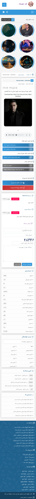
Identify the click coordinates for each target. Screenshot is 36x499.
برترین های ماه (28, 284)
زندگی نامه (29, 311)
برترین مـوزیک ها (6, 19)
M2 (32, 346)
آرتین (31, 362)
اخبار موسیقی (28, 280)
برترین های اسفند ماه (29, 462)
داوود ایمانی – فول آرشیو (28, 471)
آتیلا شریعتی (29, 350)
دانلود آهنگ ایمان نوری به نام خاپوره (25, 443)
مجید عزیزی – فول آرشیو (28, 479)
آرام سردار (13, 354)
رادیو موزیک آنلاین (27, 303)
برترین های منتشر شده (28, 454)
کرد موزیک (29, 75)
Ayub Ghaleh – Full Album (27, 482)
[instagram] (7, 12)
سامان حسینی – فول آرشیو (27, 474)
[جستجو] (4, 5)
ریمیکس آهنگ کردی (27, 307)
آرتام (14, 358)
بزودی (30, 288)
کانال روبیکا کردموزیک (16, 188)
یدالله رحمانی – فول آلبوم (28, 484)
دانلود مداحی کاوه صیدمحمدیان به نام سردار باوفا (15, 386)
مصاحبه (30, 327)
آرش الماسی (12, 366)
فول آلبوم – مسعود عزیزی (27, 490)
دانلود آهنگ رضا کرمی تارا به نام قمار (18, 382)
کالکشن (30, 319)
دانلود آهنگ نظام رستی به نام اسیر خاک (23, 403)
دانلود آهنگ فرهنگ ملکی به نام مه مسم (23, 399)
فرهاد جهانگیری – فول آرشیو (27, 476)
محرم (30, 323)
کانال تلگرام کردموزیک (17, 183)
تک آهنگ (30, 292)
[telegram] (3, 12)
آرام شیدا (30, 358)
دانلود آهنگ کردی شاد (26, 300)
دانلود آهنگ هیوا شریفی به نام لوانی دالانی (22, 411)
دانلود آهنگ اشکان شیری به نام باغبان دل (24, 446)
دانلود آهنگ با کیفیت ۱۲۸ (10, 145)
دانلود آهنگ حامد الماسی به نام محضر (23, 415)
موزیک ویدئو (29, 331)
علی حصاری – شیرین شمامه (22, 389)
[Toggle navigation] (32, 12)
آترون (14, 346)
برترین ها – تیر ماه (29, 457)
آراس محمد (29, 354)
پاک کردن (17, 264)
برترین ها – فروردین (29, 460)
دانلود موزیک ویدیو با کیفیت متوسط (12, 157)
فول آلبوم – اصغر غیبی (28, 487)
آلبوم (31, 276)
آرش (31, 366)
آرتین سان (12, 362)
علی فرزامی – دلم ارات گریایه (21, 375)
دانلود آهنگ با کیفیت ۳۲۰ (10, 149)
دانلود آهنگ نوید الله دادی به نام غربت (23, 407)
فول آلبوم (30, 315)
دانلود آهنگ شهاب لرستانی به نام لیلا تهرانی (23, 440)
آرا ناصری (13, 350)
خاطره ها (30, 296)
